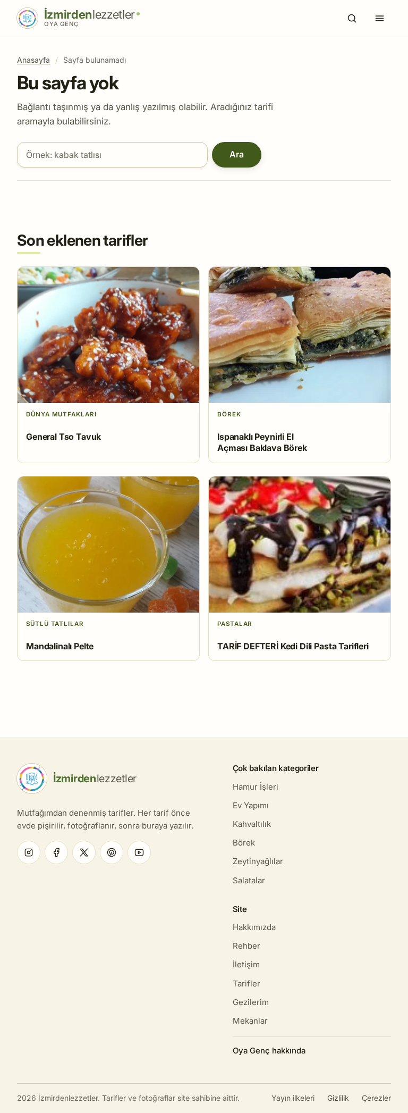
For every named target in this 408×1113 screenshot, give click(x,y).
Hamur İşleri (255, 787)
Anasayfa (33, 59)
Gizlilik (338, 1097)
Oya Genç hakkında (269, 1050)
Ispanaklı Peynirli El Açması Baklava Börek (262, 442)
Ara (237, 154)
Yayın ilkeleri (292, 1097)
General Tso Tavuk (63, 436)
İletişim (246, 964)
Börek (229, 414)
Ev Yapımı (251, 805)
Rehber (246, 946)
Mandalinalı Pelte (60, 646)
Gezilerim (251, 1002)
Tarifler (246, 983)
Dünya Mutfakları (61, 414)
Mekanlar (250, 1021)
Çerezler (376, 1097)
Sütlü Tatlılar (55, 623)
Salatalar (249, 880)
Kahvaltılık (252, 824)
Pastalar (234, 623)
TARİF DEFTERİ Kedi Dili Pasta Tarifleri (293, 646)
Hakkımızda (254, 927)
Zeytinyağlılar (258, 861)
